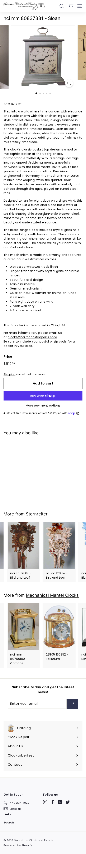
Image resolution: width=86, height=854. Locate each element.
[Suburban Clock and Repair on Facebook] (53, 802)
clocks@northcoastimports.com (32, 337)
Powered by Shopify (18, 845)
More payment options (43, 405)
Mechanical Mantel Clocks (52, 595)
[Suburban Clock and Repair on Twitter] (68, 802)
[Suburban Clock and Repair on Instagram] (45, 802)
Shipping (9, 374)
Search (9, 822)
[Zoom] (69, 83)
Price (8, 356)
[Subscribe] (72, 704)
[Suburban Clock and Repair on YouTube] (60, 802)
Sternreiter (37, 513)
